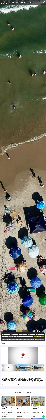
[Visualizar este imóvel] (8, 401)
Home (13, 2)
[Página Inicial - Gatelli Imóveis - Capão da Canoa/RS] (4, 2)
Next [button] (44, 367)
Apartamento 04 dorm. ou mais (28, 339)
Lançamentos (17, 2)
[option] (8, 367)
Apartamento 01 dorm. (5, 339)
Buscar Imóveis (39, 336)
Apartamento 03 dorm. (19, 339)
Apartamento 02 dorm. (12, 339)
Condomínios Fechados (24, 2)
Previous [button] (2, 367)
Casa (33, 339)
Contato (30, 2)
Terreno (43, 339)
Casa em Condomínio (38, 339)
